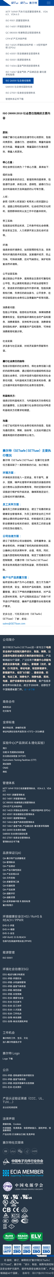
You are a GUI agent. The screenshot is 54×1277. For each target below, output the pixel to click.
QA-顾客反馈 (9, 897)
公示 (6, 1070)
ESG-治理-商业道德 (12, 1017)
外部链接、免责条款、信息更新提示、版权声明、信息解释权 (27, 1129)
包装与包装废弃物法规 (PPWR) (17, 941)
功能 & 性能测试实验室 (13, 752)
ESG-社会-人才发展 (12, 1010)
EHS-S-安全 (8, 933)
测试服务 (7, 764)
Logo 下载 (8, 1059)
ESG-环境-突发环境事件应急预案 (18, 1083)
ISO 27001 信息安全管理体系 (20, 93)
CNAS (5, 768)
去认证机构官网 (10, 1107)
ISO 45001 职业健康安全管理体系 (23, 53)
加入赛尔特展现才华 (12, 1042)
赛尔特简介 (8, 905)
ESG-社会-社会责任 (12, 1087)
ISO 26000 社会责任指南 (18, 80)
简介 (5, 748)
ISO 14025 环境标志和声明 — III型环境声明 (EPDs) (26, 46)
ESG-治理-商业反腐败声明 (15, 1021)
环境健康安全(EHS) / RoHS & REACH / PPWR (22, 918)
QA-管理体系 (9, 862)
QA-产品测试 (9, 866)
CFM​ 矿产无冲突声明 (16, 38)
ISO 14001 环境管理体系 (18, 26)
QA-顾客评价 (9, 893)
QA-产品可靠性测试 (12, 870)
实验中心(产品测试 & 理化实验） (24, 743)
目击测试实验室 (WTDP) (14, 756)
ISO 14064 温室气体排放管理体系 (23, 65)
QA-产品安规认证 (11, 874)
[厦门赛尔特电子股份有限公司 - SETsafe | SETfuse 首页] (20, 3)
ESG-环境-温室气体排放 (14, 986)
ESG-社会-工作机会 (12, 1013)
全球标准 (9, 722)
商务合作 (9, 702)
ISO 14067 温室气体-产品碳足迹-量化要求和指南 (26, 73)
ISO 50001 (8, 958)
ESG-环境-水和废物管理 (14, 982)
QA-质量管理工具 (11, 882)
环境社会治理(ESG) (15, 969)
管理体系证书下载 (15, 99)
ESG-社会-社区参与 (12, 1002)
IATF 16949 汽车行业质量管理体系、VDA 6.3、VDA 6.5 (27, 13)
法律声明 (9, 1119)
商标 (5, 772)
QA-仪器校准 (9, 886)
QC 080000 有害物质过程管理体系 (23, 32)
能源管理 (9, 952)
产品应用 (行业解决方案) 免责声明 (19, 1134)
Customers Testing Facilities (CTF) (19, 760)
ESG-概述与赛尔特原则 (14, 974)
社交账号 (7, 711)
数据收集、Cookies (12, 1124)
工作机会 (9, 1033)
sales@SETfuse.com (14, 623)
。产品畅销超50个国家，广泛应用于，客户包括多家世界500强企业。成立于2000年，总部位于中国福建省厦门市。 (27, 668)
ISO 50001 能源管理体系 (18, 59)
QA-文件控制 (9, 878)
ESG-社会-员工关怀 (12, 1006)
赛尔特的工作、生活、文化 (15, 1038)
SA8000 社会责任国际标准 (19, 87)
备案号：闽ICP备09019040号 (38, 1273)
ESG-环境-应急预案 (12, 994)
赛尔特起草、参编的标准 (14, 728)
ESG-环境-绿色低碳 (12, 990)
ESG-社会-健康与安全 (13, 998)
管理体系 (9, 783)
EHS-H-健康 (9, 929)
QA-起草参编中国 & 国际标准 (16, 901)
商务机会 (7, 707)
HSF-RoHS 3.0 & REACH (14, 937)
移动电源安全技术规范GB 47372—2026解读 (23, 731)
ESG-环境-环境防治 (12, 978)
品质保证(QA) (12, 853)
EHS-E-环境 (8, 925)
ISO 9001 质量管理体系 (17, 20)
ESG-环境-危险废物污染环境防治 (18, 1075)
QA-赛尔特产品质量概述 (14, 858)
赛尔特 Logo (11, 1053)
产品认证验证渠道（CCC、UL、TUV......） (24, 1100)
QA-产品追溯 (9, 889)
